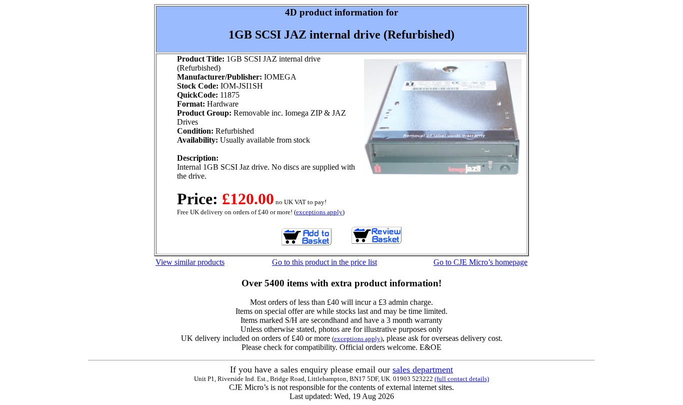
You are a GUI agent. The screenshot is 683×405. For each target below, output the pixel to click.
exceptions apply (319, 212)
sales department (422, 369)
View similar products (190, 262)
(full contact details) (461, 378)
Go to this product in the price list (324, 262)
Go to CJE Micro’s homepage (481, 262)
